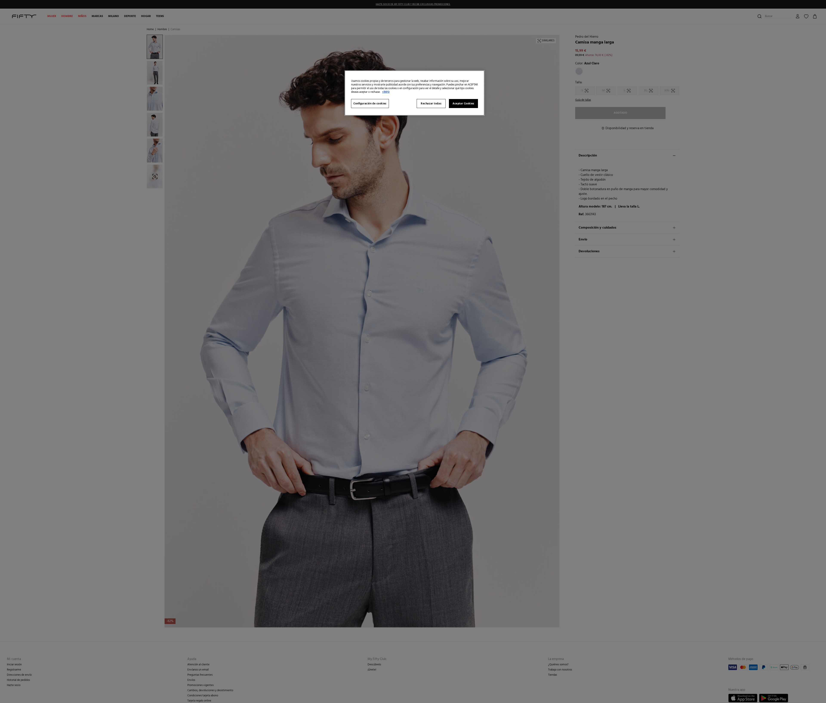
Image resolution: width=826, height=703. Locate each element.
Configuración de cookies (370, 103)
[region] (414, 93)
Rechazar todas (431, 103)
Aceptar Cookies (463, 103)
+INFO (386, 91)
